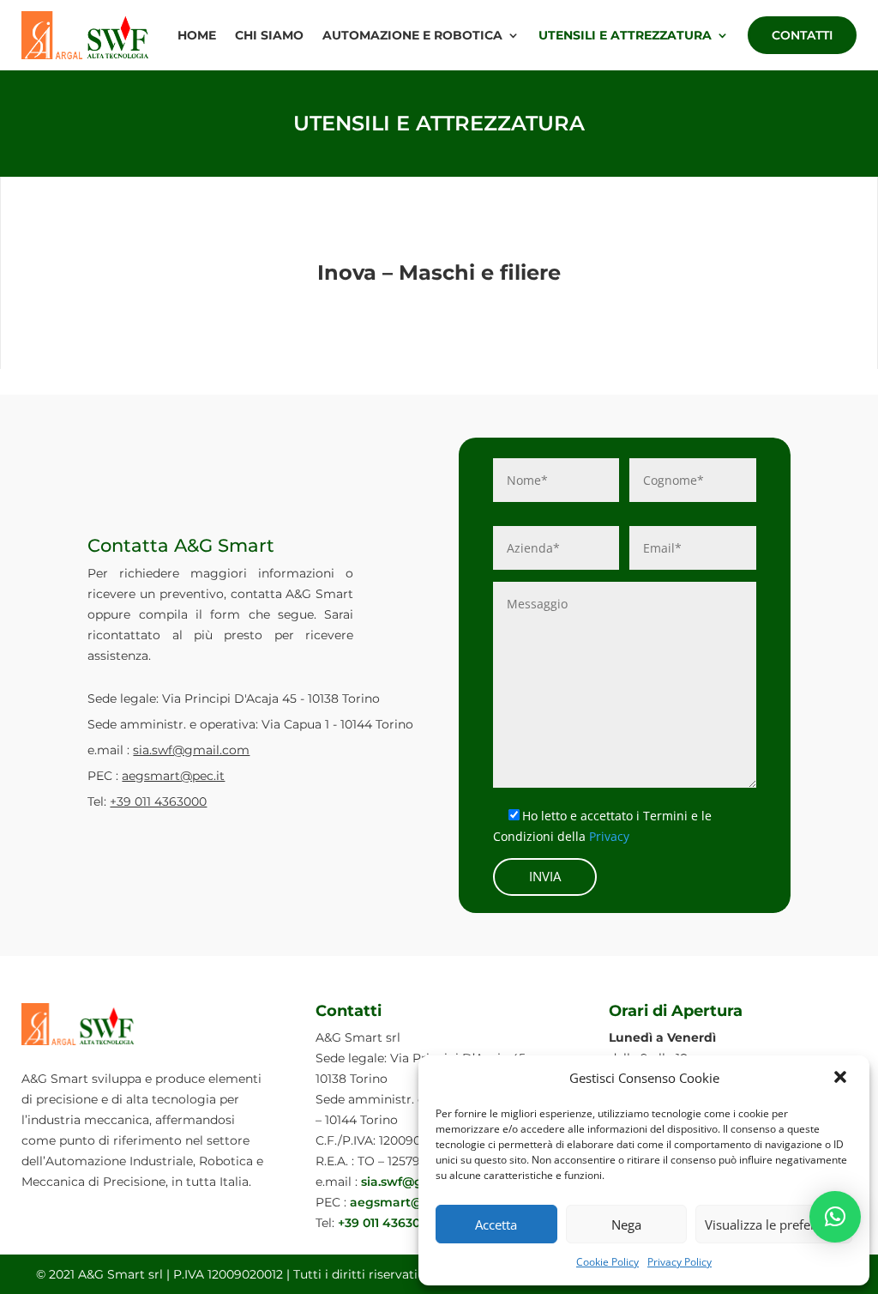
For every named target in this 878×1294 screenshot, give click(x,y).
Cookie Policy (607, 1262)
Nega (626, 1224)
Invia (545, 876)
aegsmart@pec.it (173, 775)
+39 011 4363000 (158, 801)
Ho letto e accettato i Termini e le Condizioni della (602, 825)
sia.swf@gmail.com (191, 750)
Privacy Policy (679, 1262)
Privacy (609, 836)
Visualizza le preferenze (774, 1224)
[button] (842, 1078)
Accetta (496, 1224)
